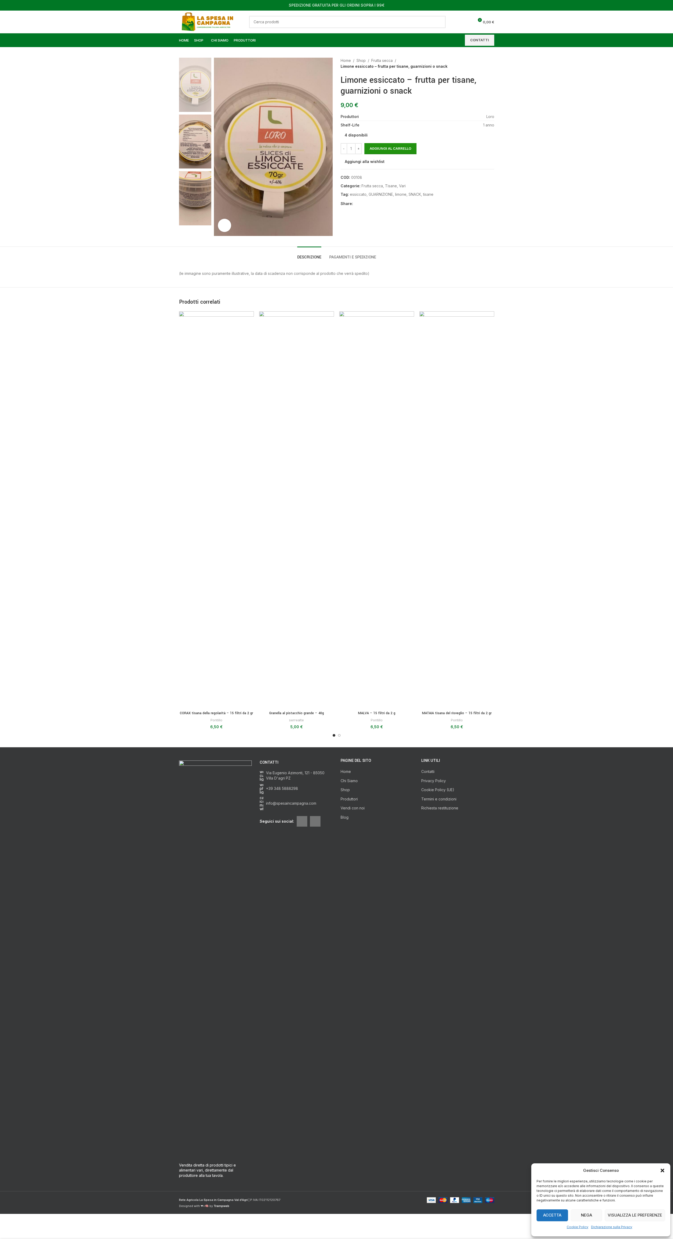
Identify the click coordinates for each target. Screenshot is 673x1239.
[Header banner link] (336, 5)
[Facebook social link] (356, 203)
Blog (345, 817)
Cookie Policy (577, 1227)
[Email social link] (362, 203)
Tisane (391, 186)
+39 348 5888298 (282, 788)
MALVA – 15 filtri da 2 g (376, 713)
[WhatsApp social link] (375, 203)
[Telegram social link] (381, 203)
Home (346, 60)
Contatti (427, 771)
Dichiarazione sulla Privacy (611, 1227)
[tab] (309, 255)
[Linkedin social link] (369, 203)
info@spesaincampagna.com (291, 803)
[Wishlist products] (468, 22)
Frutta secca (382, 60)
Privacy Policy (433, 780)
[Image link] (215, 958)
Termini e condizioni (438, 799)
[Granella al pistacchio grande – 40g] (296, 509)
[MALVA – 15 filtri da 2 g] (376, 509)
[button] (662, 1170)
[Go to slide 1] (334, 735)
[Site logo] (209, 21)
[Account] (458, 22)
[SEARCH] (439, 22)
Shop (361, 60)
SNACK (415, 194)
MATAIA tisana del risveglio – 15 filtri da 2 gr (457, 713)
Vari (402, 186)
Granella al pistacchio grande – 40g (296, 713)
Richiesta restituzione (439, 808)
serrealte (296, 720)
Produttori (349, 799)
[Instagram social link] (315, 821)
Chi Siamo (349, 780)
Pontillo (216, 720)
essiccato (358, 194)
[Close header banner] (666, 5)
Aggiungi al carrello (390, 148)
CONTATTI (479, 40)
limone (400, 194)
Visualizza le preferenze (635, 1215)
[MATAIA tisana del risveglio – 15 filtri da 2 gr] (456, 509)
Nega (586, 1215)
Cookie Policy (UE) (437, 789)
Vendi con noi (353, 808)
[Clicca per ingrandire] (224, 225)
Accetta (552, 1215)
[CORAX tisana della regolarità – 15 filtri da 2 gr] (216, 509)
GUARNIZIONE (381, 194)
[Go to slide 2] (339, 735)
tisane (428, 194)
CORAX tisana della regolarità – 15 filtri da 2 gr (216, 713)
